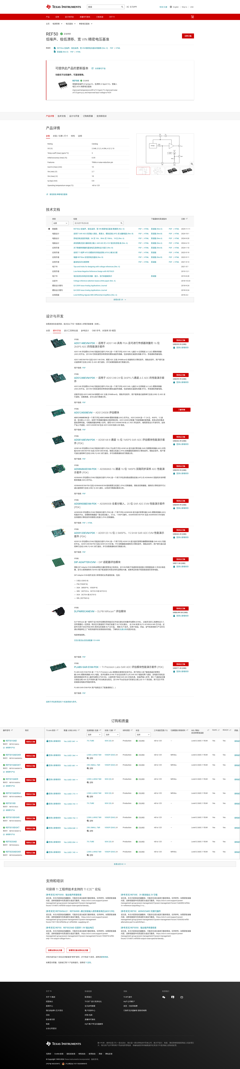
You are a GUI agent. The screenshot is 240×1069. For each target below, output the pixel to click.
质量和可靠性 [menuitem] (85, 17)
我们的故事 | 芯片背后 (54, 1010)
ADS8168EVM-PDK (84, 439)
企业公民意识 (51, 1028)
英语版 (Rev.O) (62, 52)
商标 (100, 1054)
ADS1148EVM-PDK (84, 343)
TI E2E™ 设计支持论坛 (93, 1001)
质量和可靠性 (90, 1019)
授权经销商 (142, 1010)
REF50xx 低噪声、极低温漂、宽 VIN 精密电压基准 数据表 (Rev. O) (82, 48)
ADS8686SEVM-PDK (85, 469)
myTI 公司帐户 (129, 1001)
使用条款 (104, 957)
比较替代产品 (100, 68)
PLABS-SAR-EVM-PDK (86, 667)
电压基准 (69, 24)
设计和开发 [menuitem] (69, 17)
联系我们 (88, 997)
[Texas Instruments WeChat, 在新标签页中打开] (163, 998)
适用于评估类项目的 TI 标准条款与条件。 (62, 702)
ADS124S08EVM (83, 412)
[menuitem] (192, 17)
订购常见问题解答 (131, 1010)
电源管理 (56, 24)
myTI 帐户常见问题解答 (94, 1024)
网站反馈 (108, 1054)
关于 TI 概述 (50, 997)
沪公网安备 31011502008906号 (76, 1064)
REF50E (75, 81)
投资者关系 (50, 1019)
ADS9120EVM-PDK (84, 532)
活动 (48, 1015)
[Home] (63, 7)
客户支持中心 (90, 1010)
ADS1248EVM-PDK (84, 377)
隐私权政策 (71, 1054)
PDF (111, 48)
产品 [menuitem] (48, 17)
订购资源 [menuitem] (99, 17)
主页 (48, 24)
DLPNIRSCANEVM (84, 611)
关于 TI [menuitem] (112, 17)
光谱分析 (123, 629)
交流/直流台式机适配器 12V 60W (87, 640)
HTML (118, 48)
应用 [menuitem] (57, 17)
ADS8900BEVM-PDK (85, 503)
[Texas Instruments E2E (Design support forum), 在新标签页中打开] (172, 998)
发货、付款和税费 (131, 1006)
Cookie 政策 (59, 1054)
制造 (48, 1024)
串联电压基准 (84, 24)
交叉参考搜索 (90, 1006)
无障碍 (48, 1054)
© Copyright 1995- (55, 1059)
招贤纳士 (49, 1001)
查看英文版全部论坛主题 (78, 950)
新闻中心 (49, 1006)
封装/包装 (88, 1015)
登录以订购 (180, 340)
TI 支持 (88, 962)
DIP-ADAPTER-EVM (85, 562)
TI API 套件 (128, 997)
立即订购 (188, 36)
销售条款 (82, 1054)
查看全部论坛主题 (55, 950)
